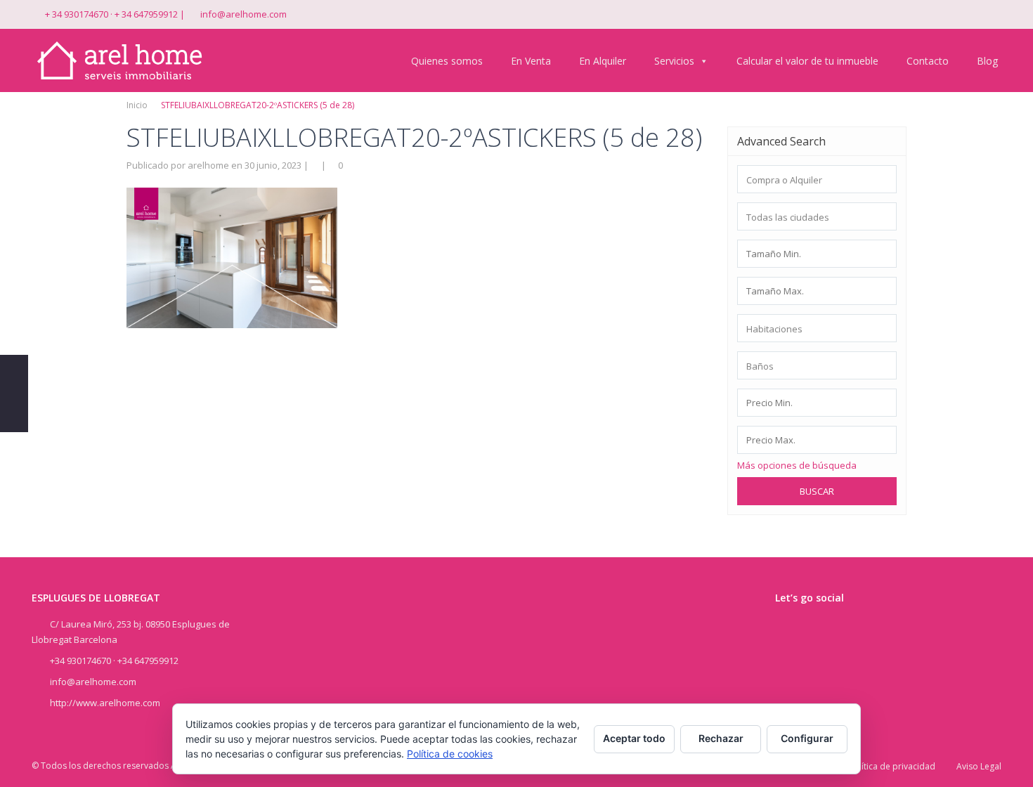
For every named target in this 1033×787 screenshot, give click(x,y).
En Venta (531, 60)
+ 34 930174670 (76, 14)
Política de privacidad (892, 766)
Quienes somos (447, 60)
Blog (987, 60)
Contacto (928, 60)
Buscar (817, 491)
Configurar (807, 738)
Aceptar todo (634, 738)
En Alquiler (602, 60)
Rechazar (721, 738)
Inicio (137, 105)
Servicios (674, 60)
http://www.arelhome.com (105, 702)
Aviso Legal (978, 766)
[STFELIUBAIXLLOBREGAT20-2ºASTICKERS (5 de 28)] (231, 256)
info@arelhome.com (243, 14)
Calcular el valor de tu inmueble (807, 60)
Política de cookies (450, 754)
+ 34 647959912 (146, 14)
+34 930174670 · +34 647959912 (114, 660)
